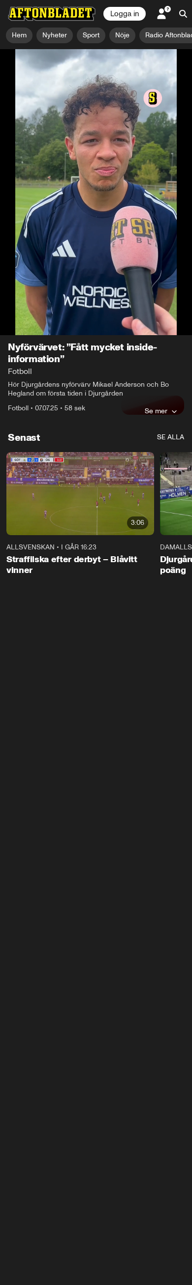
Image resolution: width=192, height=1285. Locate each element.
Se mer (156, 232)
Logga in (124, 13)
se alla (170, 259)
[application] (96, 103)
